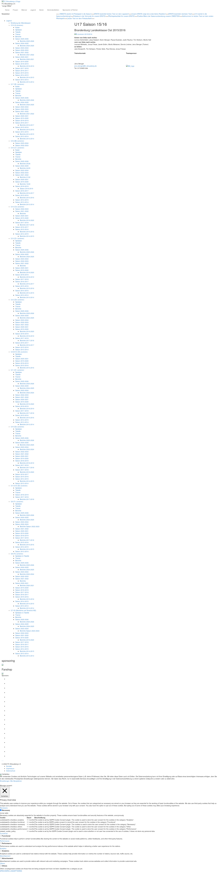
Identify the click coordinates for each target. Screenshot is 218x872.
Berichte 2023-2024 (27, 392)
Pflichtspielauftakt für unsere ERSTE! (121, 16)
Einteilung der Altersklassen (21, 23)
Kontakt (9, 766)
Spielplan (18, 30)
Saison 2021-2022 (21, 52)
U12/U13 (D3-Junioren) (19, 352)
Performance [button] (4, 841)
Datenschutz (10, 771)
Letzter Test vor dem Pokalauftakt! (79, 18)
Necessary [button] (4, 808)
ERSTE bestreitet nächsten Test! (180, 14)
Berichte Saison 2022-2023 (29, 526)
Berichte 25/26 (25, 163)
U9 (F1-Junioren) (17, 501)
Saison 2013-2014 (21, 79)
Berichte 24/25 (25, 168)
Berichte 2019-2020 (27, 220)
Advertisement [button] (5, 856)
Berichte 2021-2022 (27, 55)
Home (7, 10)
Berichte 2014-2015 (27, 77)
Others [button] (2, 863)
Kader (17, 27)
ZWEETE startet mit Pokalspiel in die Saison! (75, 14)
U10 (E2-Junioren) (17, 427)
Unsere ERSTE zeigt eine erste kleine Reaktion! (148, 14)
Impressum (10, 768)
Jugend (33, 10)
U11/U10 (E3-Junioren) (19, 485)
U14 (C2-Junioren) (17, 206)
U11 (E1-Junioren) (17, 370)
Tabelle (18, 32)
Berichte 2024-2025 (27, 45)
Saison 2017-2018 (21, 68)
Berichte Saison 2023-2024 (29, 631)
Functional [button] (3, 833)
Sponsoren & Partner (70, 10)
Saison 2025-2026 (21, 39)
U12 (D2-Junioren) (17, 299)
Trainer (17, 34)
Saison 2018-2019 (21, 64)
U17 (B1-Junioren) (17, 84)
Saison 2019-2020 (21, 61)
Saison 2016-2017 (21, 70)
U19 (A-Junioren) (17, 25)
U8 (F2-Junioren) (17, 554)
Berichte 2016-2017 (27, 125)
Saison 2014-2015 (21, 75)
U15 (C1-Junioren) (17, 148)
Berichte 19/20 (25, 184)
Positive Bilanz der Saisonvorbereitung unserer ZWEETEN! (158, 16)
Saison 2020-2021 (21, 57)
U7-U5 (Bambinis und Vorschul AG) (23, 610)
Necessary (6, 810)
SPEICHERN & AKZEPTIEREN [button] (11, 871)
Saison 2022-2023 (21, 50)
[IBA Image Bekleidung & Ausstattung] (130, 66)
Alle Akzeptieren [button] (16, 781)
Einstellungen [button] (5, 781)
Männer (24, 10)
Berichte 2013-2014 (27, 82)
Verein (41, 10)
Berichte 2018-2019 (27, 66)
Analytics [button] (3, 848)
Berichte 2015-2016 (27, 129)
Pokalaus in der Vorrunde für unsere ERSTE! (89, 16)
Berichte (18, 36)
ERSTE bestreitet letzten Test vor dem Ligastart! (111, 14)
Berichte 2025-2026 (27, 41)
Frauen (15, 10)
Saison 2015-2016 (21, 73)
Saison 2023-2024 (21, 48)
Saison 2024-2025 (21, 43)
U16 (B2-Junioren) (17, 141)
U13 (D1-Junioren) (17, 238)
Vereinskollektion (53, 10)
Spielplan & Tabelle (22, 556)
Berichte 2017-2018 (27, 225)
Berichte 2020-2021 (27, 59)
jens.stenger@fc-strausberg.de (85, 66)
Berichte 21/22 (25, 177)
